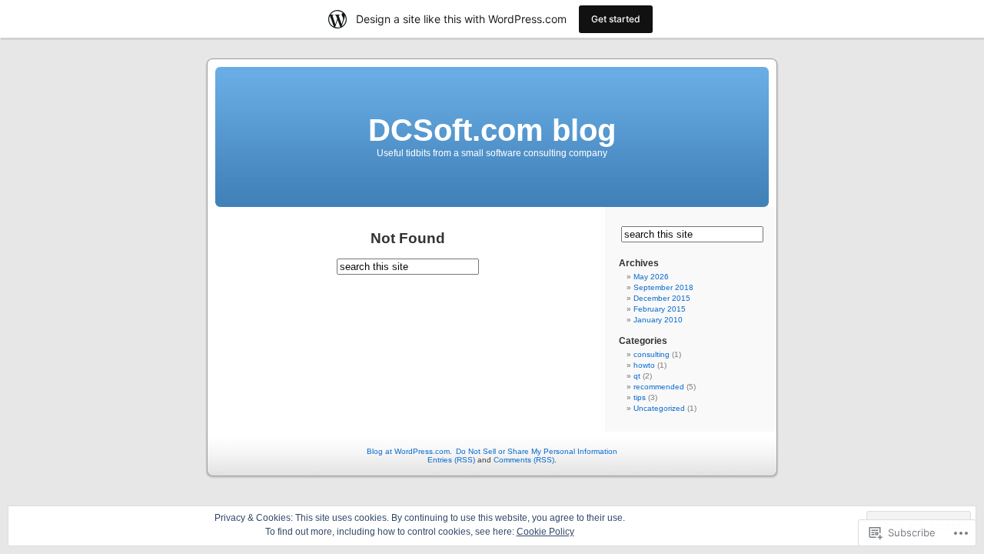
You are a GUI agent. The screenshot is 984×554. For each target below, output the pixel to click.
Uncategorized (659, 408)
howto (644, 365)
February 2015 (659, 309)
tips (639, 397)
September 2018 (663, 287)
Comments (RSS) (524, 460)
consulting (651, 354)
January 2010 (658, 319)
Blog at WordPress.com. (409, 451)
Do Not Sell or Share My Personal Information (536, 451)
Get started (615, 19)
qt (636, 376)
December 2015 (661, 298)
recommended (658, 386)
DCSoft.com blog (492, 130)
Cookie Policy (545, 531)
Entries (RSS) (451, 460)
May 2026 (651, 276)
